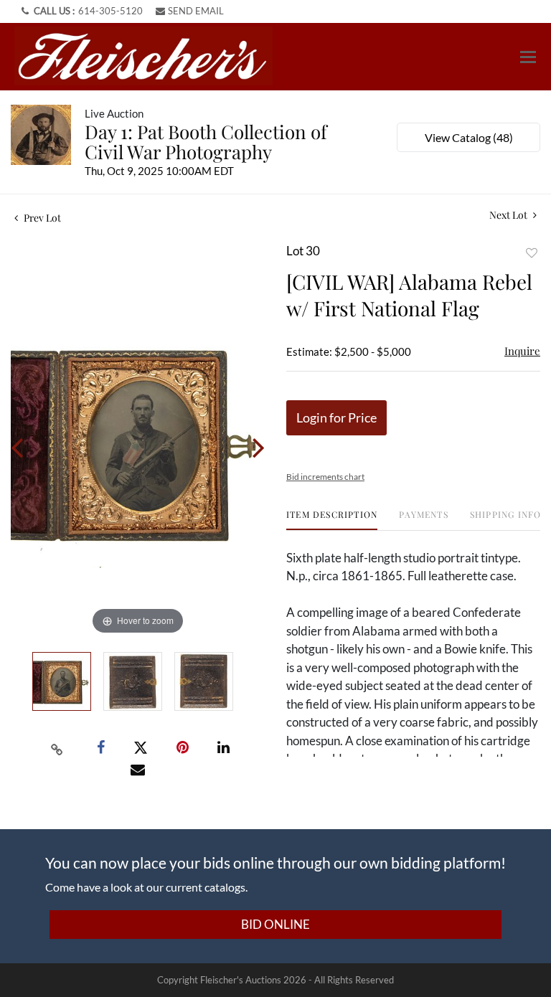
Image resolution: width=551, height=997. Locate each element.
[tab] (331, 519)
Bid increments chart (325, 476)
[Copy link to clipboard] (57, 748)
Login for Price (336, 417)
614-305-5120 (110, 10)
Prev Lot (41, 218)
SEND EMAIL (196, 10)
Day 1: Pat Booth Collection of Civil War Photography (206, 141)
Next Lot (509, 215)
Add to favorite (531, 253)
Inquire (522, 351)
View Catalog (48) (469, 137)
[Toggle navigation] (528, 57)
